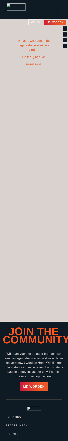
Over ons (13, 417)
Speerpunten (17, 425)
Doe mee (12, 434)
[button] (58, 9)
